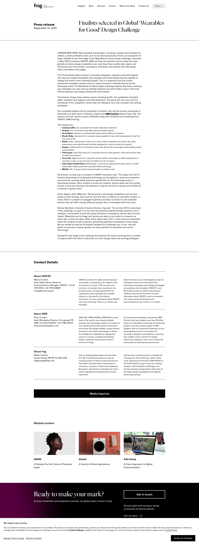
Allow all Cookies (183, 538)
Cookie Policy (171, 530)
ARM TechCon (112, 113)
